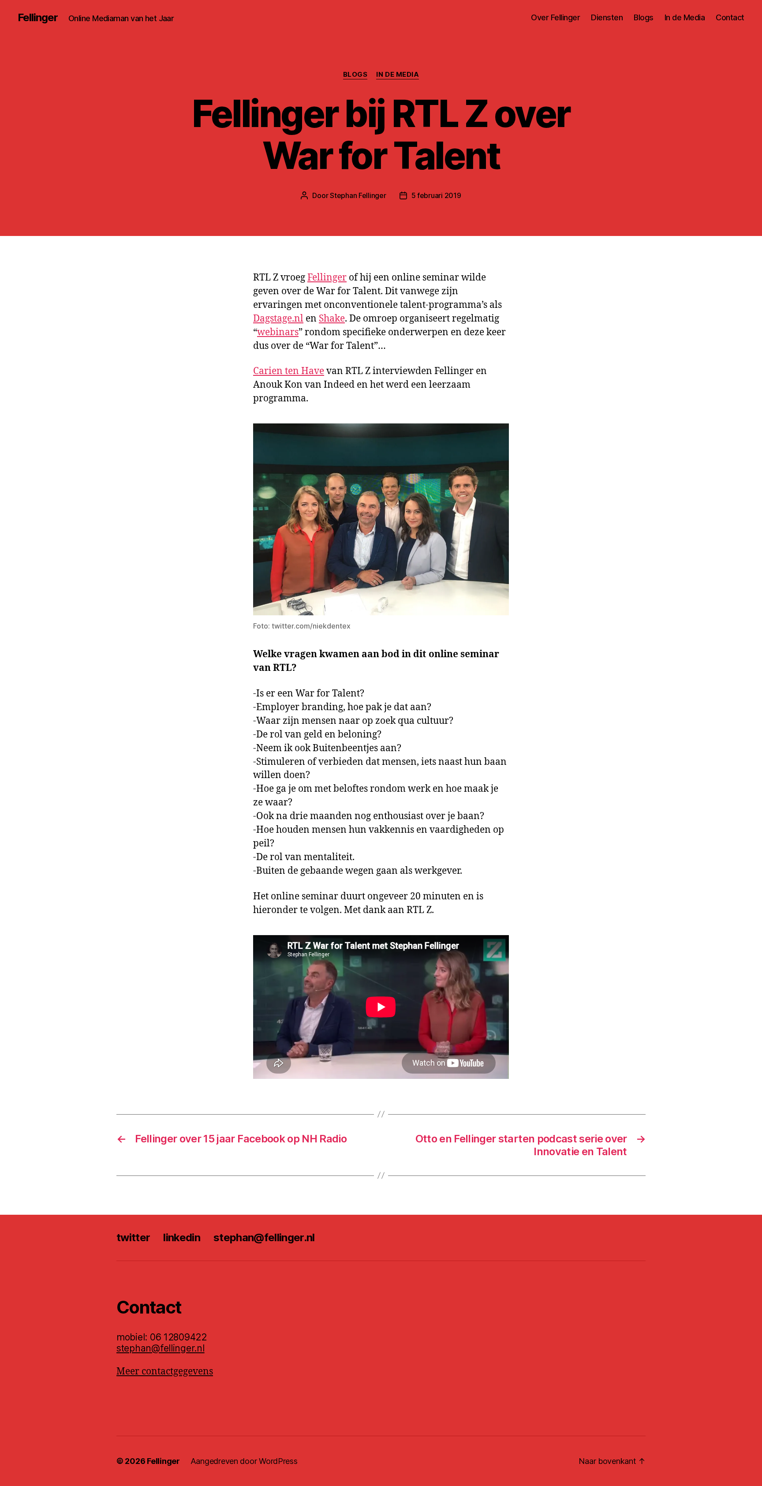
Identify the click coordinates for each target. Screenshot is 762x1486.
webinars (278, 332)
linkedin (181, 1237)
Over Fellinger (555, 17)
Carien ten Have (288, 371)
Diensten (607, 17)
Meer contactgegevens (164, 1371)
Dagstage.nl (278, 319)
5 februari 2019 (436, 195)
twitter (133, 1237)
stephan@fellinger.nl (264, 1237)
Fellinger (38, 17)
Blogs (644, 17)
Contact (730, 17)
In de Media (685, 17)
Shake (332, 319)
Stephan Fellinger (358, 195)
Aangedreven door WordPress (244, 1461)
